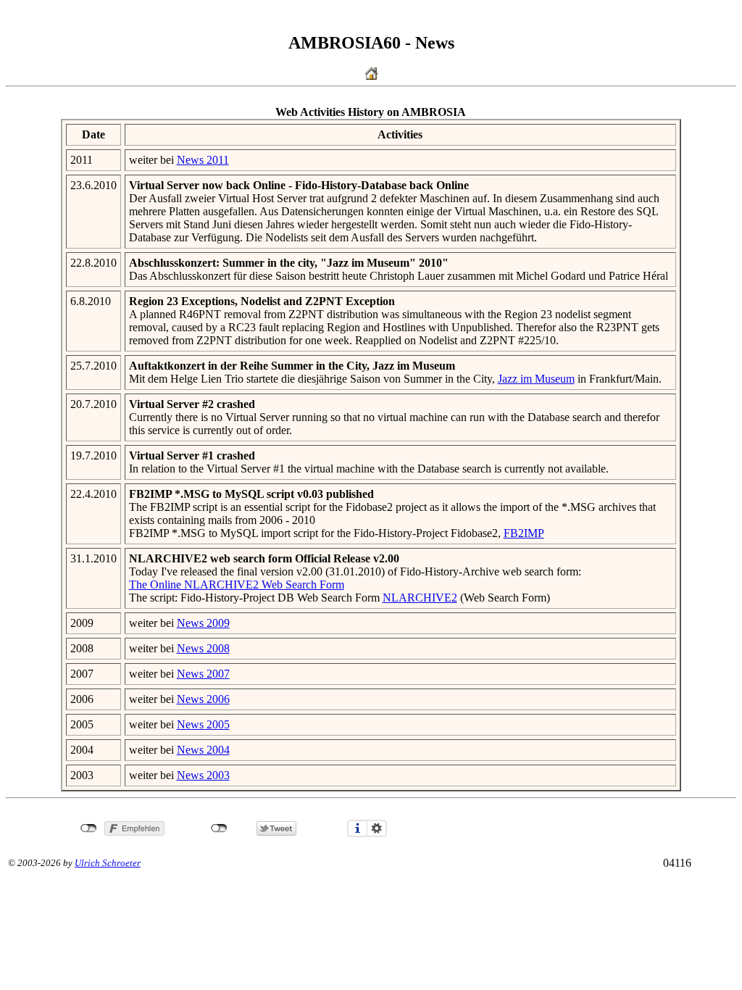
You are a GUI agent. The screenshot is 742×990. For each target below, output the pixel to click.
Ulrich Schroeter (108, 862)
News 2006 (203, 699)
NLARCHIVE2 (420, 597)
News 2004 (203, 750)
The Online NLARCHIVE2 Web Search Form (236, 584)
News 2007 (203, 673)
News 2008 (203, 648)
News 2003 (203, 775)
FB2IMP (524, 533)
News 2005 (203, 724)
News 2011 (203, 160)
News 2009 (203, 623)
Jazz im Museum (536, 379)
